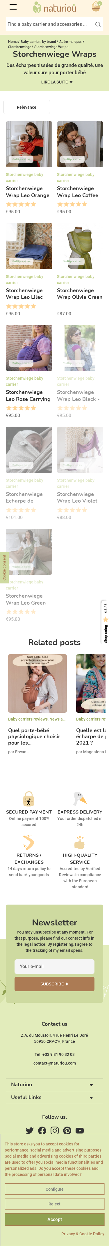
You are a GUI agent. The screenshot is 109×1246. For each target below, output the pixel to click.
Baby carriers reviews (28, 719)
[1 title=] (8, 204)
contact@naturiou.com (54, 1063)
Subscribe (52, 984)
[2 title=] (14, 204)
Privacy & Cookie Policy (82, 1234)
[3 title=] (21, 204)
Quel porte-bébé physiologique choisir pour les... (34, 736)
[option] (37, 709)
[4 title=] (27, 204)
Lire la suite (54, 82)
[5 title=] (33, 204)
